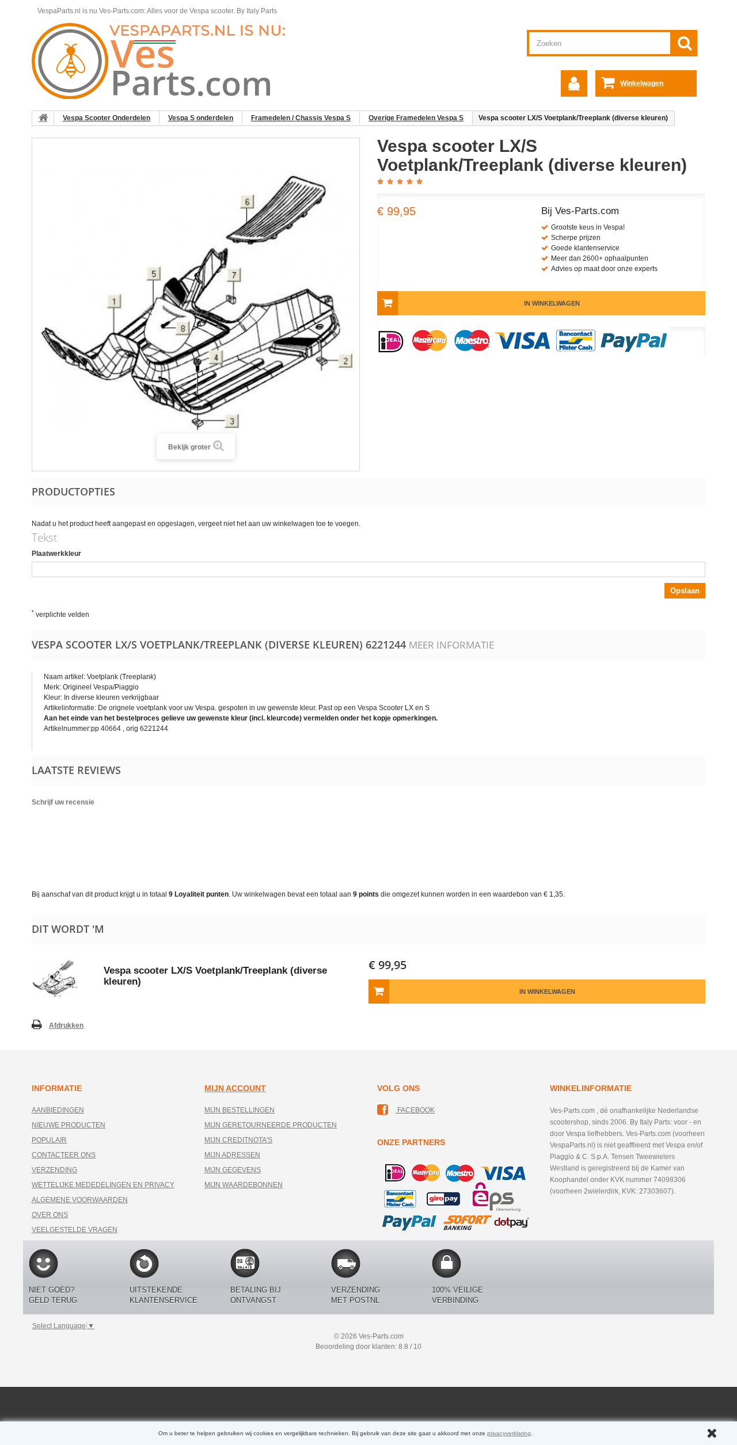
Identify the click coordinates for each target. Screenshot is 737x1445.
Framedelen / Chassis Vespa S (301, 118)
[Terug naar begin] (43, 118)
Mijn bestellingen (239, 1110)
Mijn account (235, 1088)
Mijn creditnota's (238, 1140)
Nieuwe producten (68, 1125)
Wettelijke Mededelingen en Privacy (103, 1185)
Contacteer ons (64, 1155)
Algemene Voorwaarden (80, 1200)
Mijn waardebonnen (243, 1185)
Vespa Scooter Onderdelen (106, 118)
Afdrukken (66, 1025)
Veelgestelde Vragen (74, 1230)
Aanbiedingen (58, 1110)
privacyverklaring (509, 1433)
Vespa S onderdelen (200, 118)
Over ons (50, 1215)
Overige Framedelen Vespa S (416, 118)
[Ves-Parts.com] (165, 60)
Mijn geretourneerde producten (270, 1125)
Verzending (54, 1170)
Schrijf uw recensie (63, 802)
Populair (49, 1140)
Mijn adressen (232, 1155)
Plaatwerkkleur (56, 554)
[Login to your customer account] (574, 83)
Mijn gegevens (232, 1170)
